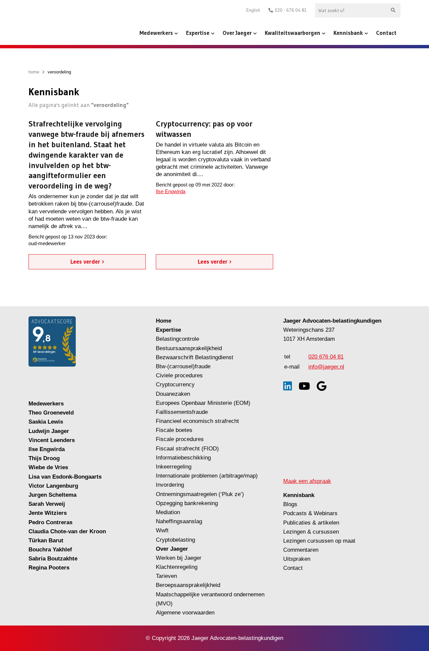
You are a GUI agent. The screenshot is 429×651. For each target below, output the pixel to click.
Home (163, 321)
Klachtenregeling (176, 567)
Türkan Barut (45, 540)
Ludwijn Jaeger (48, 431)
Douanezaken (173, 394)
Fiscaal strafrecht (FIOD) (187, 448)
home (33, 71)
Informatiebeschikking (183, 457)
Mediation (168, 512)
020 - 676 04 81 (291, 10)
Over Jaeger (237, 32)
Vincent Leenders (51, 440)
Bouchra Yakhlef (50, 549)
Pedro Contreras (50, 522)
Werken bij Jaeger (178, 558)
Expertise (197, 32)
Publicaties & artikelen (311, 523)
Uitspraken (296, 559)
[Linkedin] (287, 386)
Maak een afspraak (307, 481)
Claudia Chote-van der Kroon (67, 531)
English (253, 10)
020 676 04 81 (326, 357)
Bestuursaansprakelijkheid (189, 348)
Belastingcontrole (177, 339)
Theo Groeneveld (51, 413)
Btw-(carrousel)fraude (183, 366)
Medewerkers (156, 32)
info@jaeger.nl (326, 367)
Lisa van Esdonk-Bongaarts (65, 477)
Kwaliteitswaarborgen (292, 32)
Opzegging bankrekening (187, 503)
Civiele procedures (179, 375)
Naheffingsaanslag (179, 521)
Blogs (290, 504)
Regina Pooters (48, 567)
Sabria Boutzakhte (52, 558)
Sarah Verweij (46, 504)
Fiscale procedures (180, 439)
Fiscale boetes (174, 430)
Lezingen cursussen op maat (319, 541)
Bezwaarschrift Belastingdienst (194, 357)
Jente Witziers (47, 513)
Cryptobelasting (175, 540)
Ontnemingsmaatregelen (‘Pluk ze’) (201, 494)
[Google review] (321, 386)
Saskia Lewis (45, 422)
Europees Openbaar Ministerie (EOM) (203, 403)
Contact (386, 32)
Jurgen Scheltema (52, 495)
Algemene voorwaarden (185, 612)
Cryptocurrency (175, 384)
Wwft (162, 530)
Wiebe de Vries (48, 467)
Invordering (170, 485)
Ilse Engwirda (170, 191)
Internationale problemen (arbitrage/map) (207, 476)
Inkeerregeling (173, 467)
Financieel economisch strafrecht (197, 421)
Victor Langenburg (53, 486)
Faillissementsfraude (182, 412)
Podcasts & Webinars (310, 513)
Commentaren (300, 550)
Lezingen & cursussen (311, 532)
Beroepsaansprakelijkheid (188, 585)
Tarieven (166, 576)
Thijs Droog (44, 458)
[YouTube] (304, 386)
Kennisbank (348, 32)
